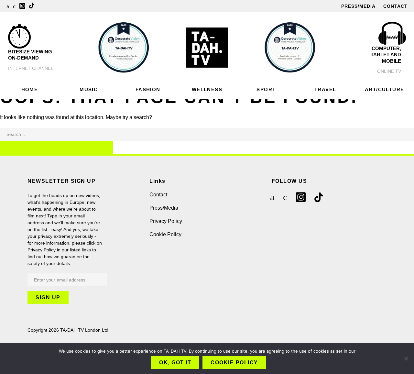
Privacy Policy (165, 221)
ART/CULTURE (384, 89)
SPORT (266, 89)
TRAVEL (325, 89)
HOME (29, 89)
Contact (395, 6)
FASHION (148, 89)
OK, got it (175, 362)
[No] (406, 358)
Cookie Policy (165, 234)
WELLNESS (207, 89)
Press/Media (358, 6)
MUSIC (89, 89)
